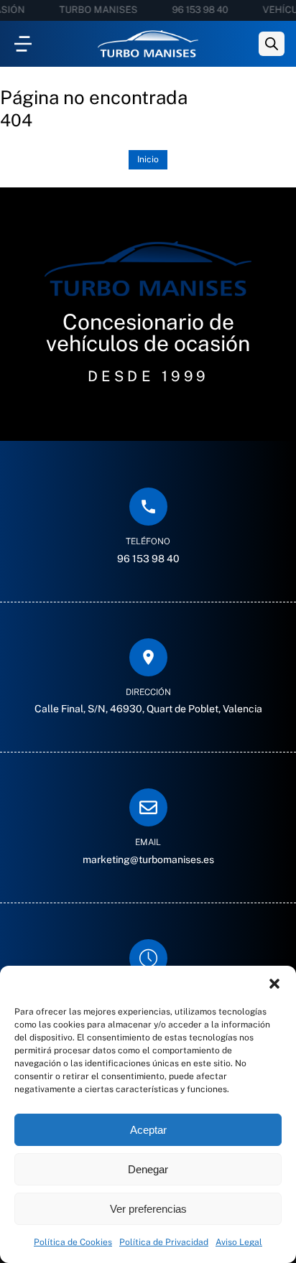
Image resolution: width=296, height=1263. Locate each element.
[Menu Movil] (22, 43)
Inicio (148, 159)
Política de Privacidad (163, 1242)
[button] (274, 984)
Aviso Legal (239, 1242)
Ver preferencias (148, 1209)
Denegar (148, 1169)
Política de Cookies (73, 1242)
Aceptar (148, 1130)
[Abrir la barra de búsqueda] (271, 43)
